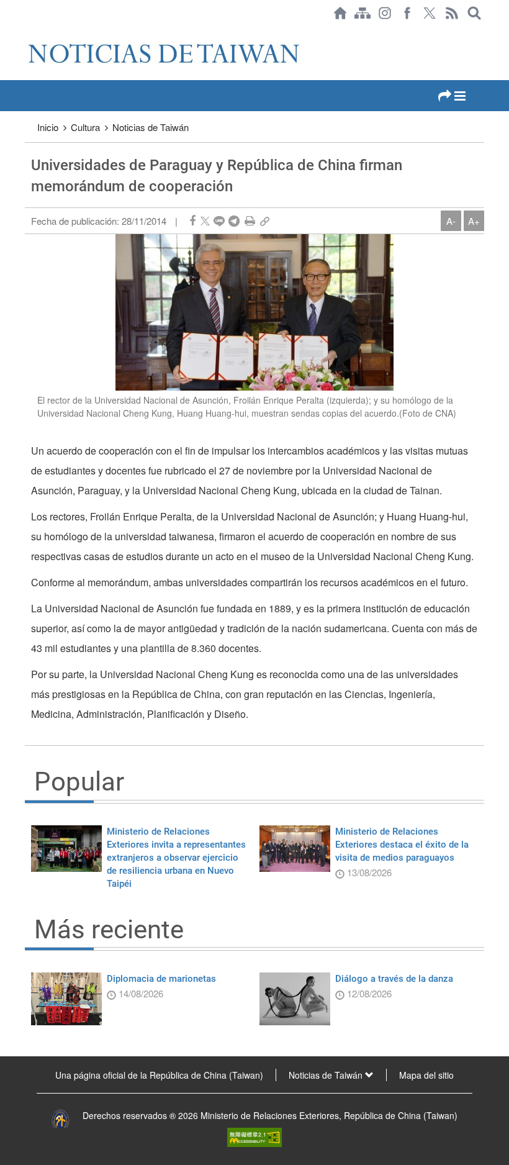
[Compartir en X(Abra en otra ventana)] (205, 220)
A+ (474, 220)
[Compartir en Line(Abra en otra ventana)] (219, 220)
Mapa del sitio (426, 1075)
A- (451, 220)
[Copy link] (264, 220)
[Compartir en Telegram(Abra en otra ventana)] (234, 220)
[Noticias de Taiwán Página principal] (340, 13)
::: (28, 32)
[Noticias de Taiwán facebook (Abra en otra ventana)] (407, 13)
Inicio (47, 127)
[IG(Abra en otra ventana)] (385, 13)
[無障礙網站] (254, 1136)
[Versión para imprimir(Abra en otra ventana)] (249, 220)
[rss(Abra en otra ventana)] (452, 13)
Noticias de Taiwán (150, 127)
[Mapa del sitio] (362, 13)
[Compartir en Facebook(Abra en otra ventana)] (192, 220)
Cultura (85, 127)
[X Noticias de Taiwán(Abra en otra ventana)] (429, 13)
